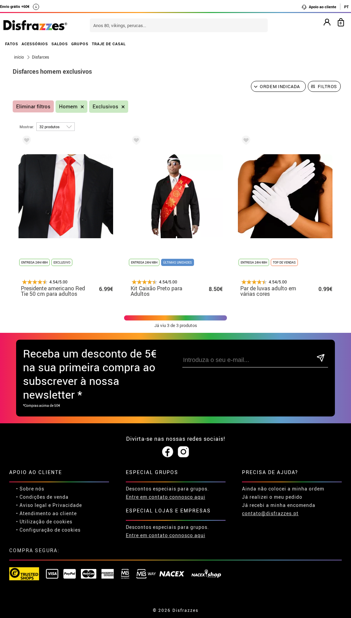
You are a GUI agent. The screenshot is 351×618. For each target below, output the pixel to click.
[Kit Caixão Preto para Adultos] (135, 141)
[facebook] (167, 452)
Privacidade (67, 505)
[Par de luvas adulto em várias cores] (244, 141)
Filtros (327, 86)
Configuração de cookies (50, 529)
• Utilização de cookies (44, 521)
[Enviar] (321, 358)
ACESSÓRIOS (35, 43)
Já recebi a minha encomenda (278, 505)
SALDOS (59, 43)
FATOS (11, 43)
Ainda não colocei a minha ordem (283, 488)
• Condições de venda (42, 497)
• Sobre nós (30, 488)
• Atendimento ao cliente (46, 513)
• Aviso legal (31, 505)
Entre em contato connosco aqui (165, 497)
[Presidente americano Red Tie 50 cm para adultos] (25, 141)
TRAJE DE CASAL (109, 43)
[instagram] (183, 452)
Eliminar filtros (33, 106)
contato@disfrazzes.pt (270, 513)
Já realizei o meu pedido (272, 497)
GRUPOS (79, 43)
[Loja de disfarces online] (35, 26)
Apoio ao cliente (322, 6)
